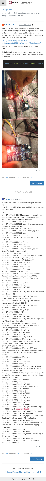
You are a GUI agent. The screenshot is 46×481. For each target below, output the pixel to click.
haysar (8, 199)
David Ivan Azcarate (12, 25)
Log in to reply (36, 183)
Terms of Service (19, 472)
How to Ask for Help (34, 472)
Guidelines (8, 472)
